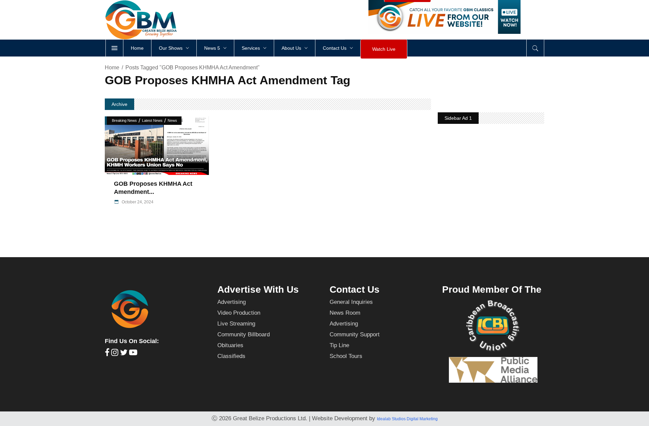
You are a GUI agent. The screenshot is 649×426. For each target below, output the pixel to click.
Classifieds (231, 356)
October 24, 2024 (137, 202)
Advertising (231, 302)
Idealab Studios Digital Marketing (407, 419)
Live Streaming (236, 323)
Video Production (238, 313)
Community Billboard (243, 334)
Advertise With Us (258, 289)
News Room (345, 313)
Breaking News (124, 120)
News (172, 120)
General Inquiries (351, 302)
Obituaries (230, 345)
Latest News (152, 120)
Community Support (355, 334)
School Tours (346, 356)
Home (112, 67)
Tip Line (339, 345)
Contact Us (355, 289)
